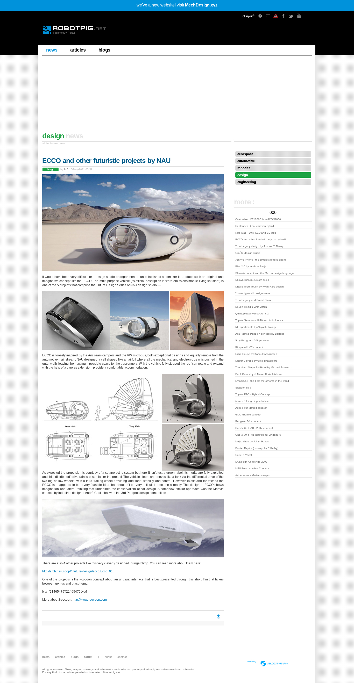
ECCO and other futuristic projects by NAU (260, 239)
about (108, 656)
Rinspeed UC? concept (249, 347)
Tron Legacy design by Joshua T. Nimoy (259, 246)
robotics (243, 168)
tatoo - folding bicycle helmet (252, 401)
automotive (246, 161)
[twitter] (291, 16)
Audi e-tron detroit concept (251, 407)
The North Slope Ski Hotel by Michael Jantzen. (263, 367)
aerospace (245, 154)
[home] (78, 32)
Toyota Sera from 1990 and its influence (259, 320)
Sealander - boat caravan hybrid (254, 226)
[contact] (268, 16)
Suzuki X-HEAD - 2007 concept (254, 428)
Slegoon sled (243, 387)
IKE (66, 169)
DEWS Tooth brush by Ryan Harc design (259, 286)
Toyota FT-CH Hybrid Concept (253, 394)
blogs (104, 50)
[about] (260, 16)
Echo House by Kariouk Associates (256, 354)
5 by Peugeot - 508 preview (251, 340)
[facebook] (283, 16)
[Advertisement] (177, 96)
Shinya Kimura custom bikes (252, 279)
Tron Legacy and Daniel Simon (253, 300)
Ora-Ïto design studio (247, 252)
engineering (246, 182)
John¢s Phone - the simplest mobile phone (261, 259)
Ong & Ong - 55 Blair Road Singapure (258, 434)
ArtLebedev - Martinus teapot (252, 475)
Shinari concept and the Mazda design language (264, 273)
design (242, 175)
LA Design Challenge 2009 (251, 461)
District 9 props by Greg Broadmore (256, 360)
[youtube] (299, 16)
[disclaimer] (276, 16)
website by (251, 661)
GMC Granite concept (248, 414)
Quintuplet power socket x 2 (252, 313)
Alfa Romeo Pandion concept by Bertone (260, 333)
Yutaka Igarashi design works (252, 293)
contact (122, 656)
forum (88, 656)
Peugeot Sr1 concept (248, 421)
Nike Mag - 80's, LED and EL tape (255, 232)
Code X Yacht (243, 455)
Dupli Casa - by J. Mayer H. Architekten (258, 374)
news (52, 50)
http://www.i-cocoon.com (90, 599)
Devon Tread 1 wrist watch (251, 306)
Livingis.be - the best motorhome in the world (262, 380)
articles (78, 50)
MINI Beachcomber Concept (252, 468)
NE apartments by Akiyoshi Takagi (255, 327)
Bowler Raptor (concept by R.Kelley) (256, 448)
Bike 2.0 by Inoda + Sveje (250, 266)
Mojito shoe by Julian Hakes (252, 441)
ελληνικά (248, 16)
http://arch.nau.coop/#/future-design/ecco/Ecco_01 (77, 571)
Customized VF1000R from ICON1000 (258, 219)
